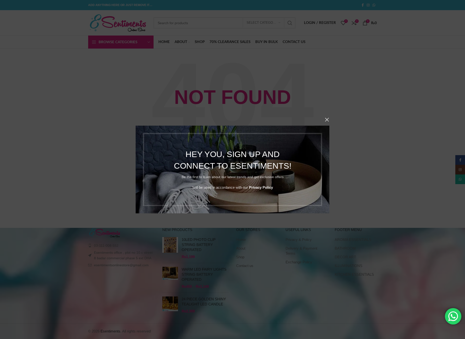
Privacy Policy (261, 187)
